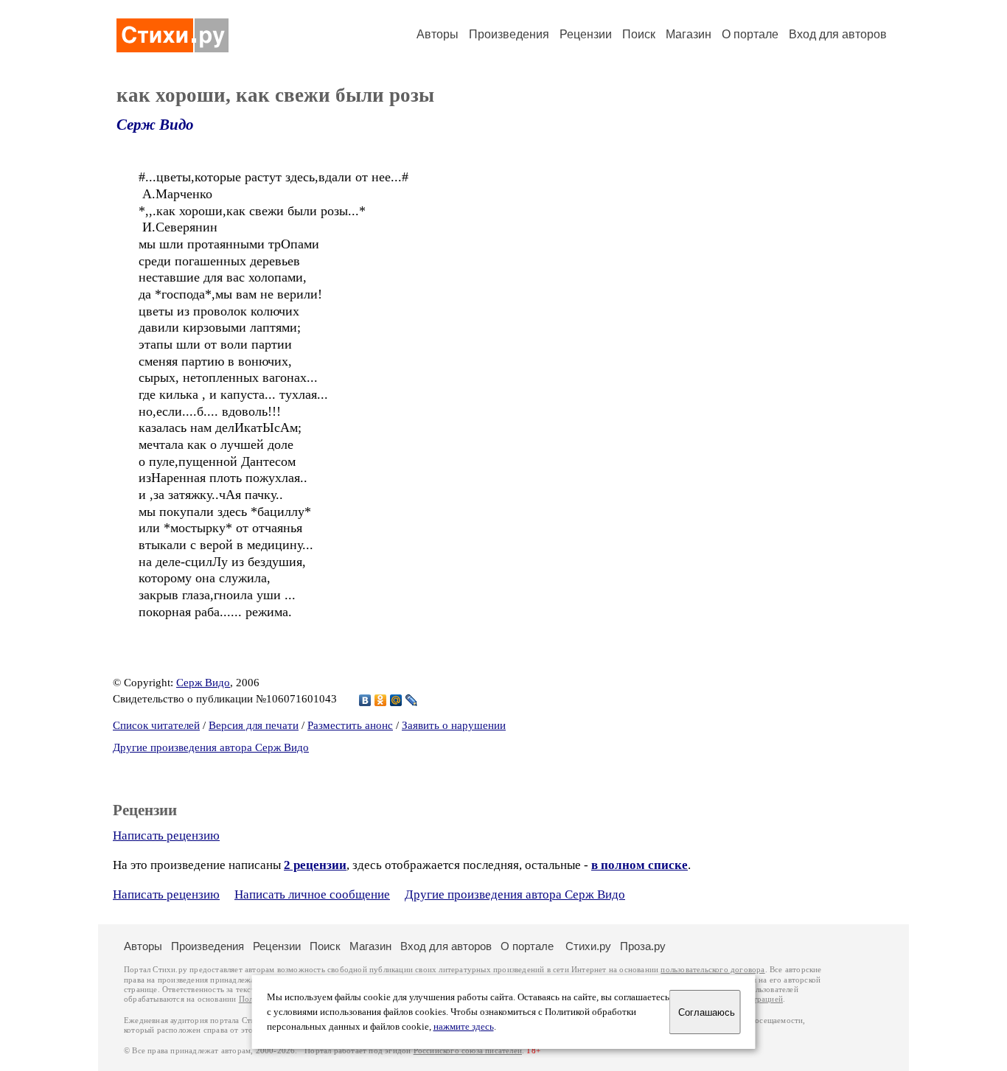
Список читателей (156, 725)
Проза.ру (643, 946)
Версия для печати (254, 725)
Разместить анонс (350, 725)
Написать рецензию (166, 835)
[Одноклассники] (380, 700)
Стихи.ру (588, 946)
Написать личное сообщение (312, 894)
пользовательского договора (712, 970)
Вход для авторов (838, 34)
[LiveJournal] (411, 700)
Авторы (438, 34)
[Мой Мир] (396, 700)
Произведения (509, 34)
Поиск (638, 34)
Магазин (688, 34)
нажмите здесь (463, 1027)
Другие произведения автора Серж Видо (211, 747)
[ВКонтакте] (365, 700)
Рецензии (586, 34)
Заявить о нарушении (454, 725)
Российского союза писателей (468, 1051)
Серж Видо (155, 124)
